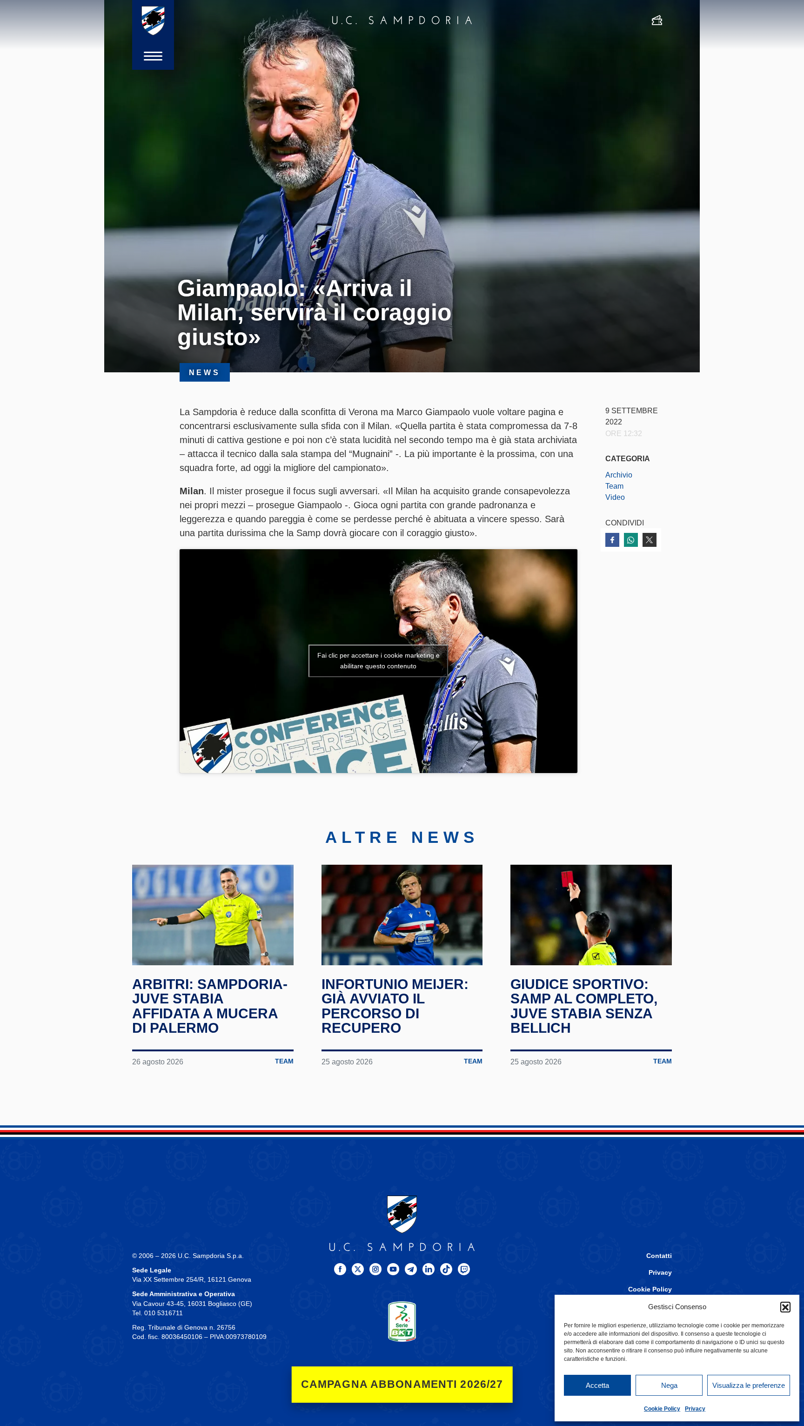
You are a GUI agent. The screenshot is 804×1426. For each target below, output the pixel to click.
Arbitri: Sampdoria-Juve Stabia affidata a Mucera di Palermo (210, 1006)
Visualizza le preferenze (748, 1385)
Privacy (695, 1409)
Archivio (618, 475)
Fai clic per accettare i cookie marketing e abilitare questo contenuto (378, 661)
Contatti (659, 1255)
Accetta (597, 1385)
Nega (669, 1385)
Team (614, 486)
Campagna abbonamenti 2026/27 (402, 1384)
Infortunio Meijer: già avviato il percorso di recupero (395, 1006)
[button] (785, 1307)
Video (615, 497)
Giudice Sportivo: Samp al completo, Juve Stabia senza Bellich (583, 1006)
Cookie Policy (662, 1409)
